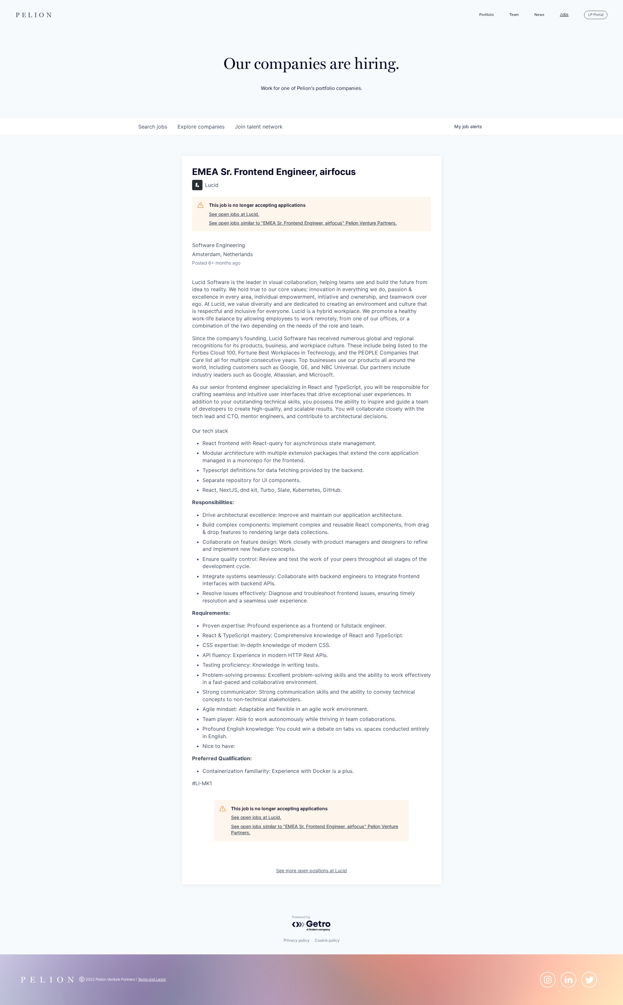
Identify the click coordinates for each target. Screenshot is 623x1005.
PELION (35, 15)
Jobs (564, 15)
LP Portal (596, 14)
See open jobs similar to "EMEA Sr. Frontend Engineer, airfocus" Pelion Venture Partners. (303, 223)
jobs (152, 126)
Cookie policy (327, 940)
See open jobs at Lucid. (234, 214)
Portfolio (486, 14)
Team (514, 14)
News (539, 14)
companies (201, 126)
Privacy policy (297, 940)
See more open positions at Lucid (311, 870)
